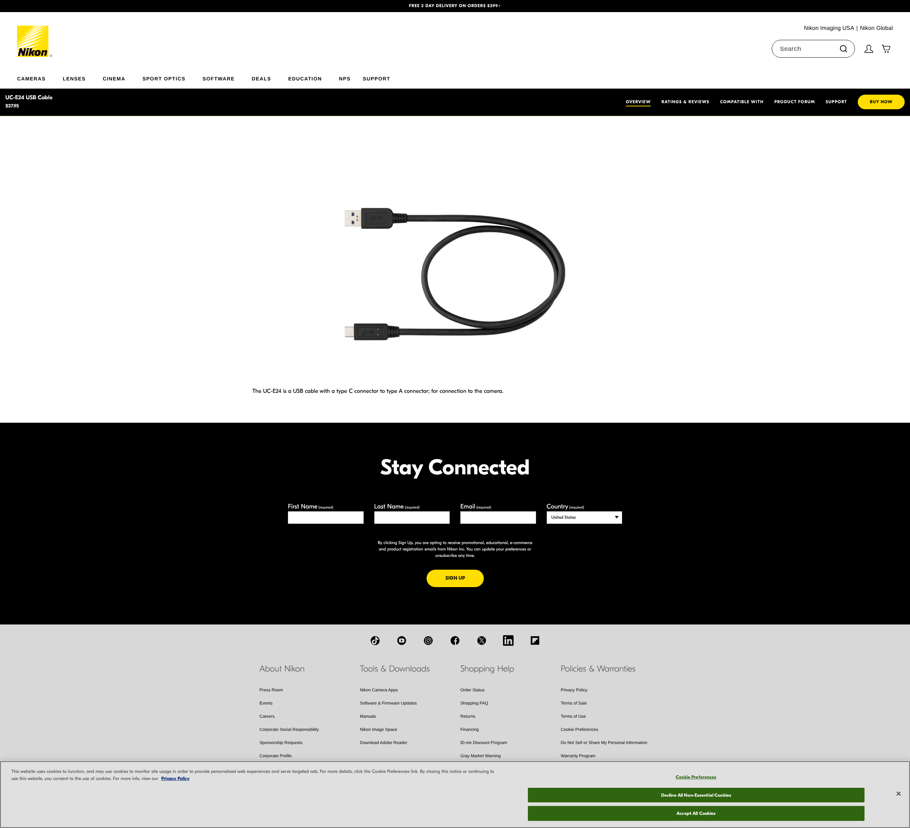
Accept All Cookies (696, 813)
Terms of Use (573, 716)
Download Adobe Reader (383, 742)
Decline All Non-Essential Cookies (696, 795)
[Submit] (843, 48)
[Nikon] (35, 34)
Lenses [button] (74, 78)
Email (475, 506)
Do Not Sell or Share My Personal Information (604, 742)
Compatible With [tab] (742, 102)
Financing (469, 729)
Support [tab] (836, 102)
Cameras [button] (31, 78)
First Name (310, 506)
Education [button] (305, 78)
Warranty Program (578, 755)
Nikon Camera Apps (379, 689)
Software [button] (219, 78)
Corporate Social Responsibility (289, 729)
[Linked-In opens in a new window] (508, 640)
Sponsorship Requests (281, 742)
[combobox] (813, 49)
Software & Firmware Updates (388, 703)
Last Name (397, 506)
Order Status (472, 689)
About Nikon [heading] (282, 669)
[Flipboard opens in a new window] (535, 640)
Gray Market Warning (480, 755)
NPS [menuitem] (344, 78)
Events (266, 703)
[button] (68, 6)
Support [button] (376, 78)
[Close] (898, 794)
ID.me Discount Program (483, 742)
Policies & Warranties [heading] (598, 669)
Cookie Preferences (579, 729)
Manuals (368, 716)
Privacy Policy (574, 689)
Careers (267, 716)
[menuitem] (40, 77)
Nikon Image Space (378, 729)
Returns (467, 716)
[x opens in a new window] (481, 640)
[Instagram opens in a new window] (428, 640)
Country (565, 506)
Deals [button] (261, 78)
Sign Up (464, 578)
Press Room (271, 689)
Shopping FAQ (474, 703)
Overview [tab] (638, 102)
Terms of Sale (574, 703)
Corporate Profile (275, 755)
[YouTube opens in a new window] (401, 640)
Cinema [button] (114, 78)
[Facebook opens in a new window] (455, 640)
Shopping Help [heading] (487, 669)
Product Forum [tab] (794, 102)
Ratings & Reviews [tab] (686, 102)
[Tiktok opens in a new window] (375, 640)
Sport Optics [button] (164, 78)
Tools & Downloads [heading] (395, 669)
